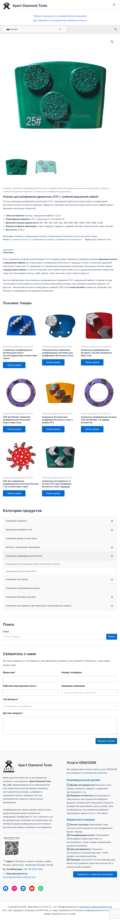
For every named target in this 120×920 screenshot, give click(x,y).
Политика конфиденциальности (95, 907)
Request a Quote (106, 741)
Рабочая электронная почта (20, 686)
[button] (112, 41)
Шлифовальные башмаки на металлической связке (74, 188)
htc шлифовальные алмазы (41, 239)
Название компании (73, 686)
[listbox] (60, 706)
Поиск (6, 631)
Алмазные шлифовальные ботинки (30, 188)
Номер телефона (71, 672)
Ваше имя (9, 672)
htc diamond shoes (19, 239)
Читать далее (14, 365)
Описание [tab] (8, 252)
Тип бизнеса (11, 699)
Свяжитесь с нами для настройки (95, 874)
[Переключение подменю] (112, 521)
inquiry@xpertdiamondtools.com (19, 877)
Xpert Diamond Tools (29, 6)
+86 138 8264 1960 (33, 869)
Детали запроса (13, 713)
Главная (7, 188)
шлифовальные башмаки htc (68, 239)
